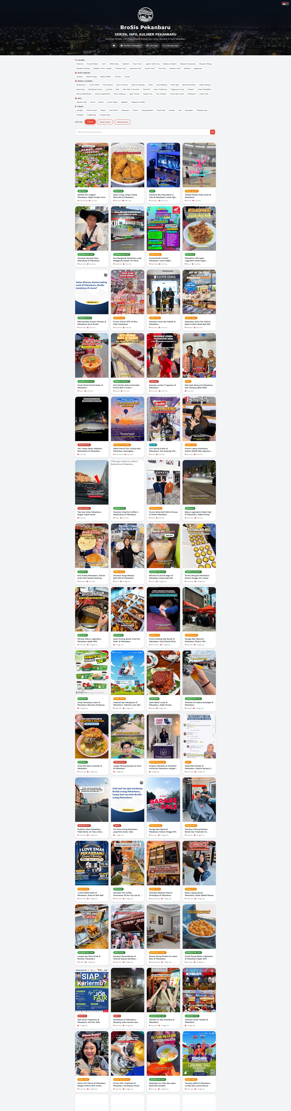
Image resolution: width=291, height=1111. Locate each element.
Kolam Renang (204, 85)
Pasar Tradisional (160, 89)
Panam (135, 110)
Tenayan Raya (105, 115)
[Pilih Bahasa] (285, 3)
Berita (101, 102)
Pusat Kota (161, 110)
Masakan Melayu (205, 64)
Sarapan (80, 76)
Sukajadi (80, 115)
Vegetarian (198, 68)
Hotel (150, 85)
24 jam (127, 76)
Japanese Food (135, 68)
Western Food (174, 68)
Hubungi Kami (171, 45)
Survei (92, 102)
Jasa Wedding (161, 85)
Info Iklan (153, 45)
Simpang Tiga (202, 110)
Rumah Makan (92, 64)
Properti (191, 89)
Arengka (80, 110)
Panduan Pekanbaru (132, 45)
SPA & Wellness (120, 94)
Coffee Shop (114, 64)
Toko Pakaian (161, 94)
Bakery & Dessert (170, 64)
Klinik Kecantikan (189, 85)
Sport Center (134, 94)
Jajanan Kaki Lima (152, 64)
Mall (117, 89)
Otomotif (146, 89)
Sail (179, 110)
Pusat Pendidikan (204, 89)
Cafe (103, 64)
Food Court (137, 64)
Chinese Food (120, 68)
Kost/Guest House (95, 89)
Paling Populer (105, 122)
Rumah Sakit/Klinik (102, 94)
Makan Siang (92, 76)
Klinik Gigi (175, 85)
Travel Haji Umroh (177, 94)
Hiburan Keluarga (138, 85)
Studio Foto (147, 94)
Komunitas (81, 89)
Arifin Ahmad (92, 110)
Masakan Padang (83, 68)
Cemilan (118, 76)
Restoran (80, 64)
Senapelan (189, 110)
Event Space (108, 85)
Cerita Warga (112, 102)
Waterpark (192, 94)
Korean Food (149, 68)
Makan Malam (105, 76)
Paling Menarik (122, 122)
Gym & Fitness (122, 85)
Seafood (187, 68)
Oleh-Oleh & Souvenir (131, 89)
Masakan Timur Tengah (102, 68)
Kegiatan (124, 102)
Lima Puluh (113, 110)
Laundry (109, 89)
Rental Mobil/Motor (84, 94)
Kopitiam (125, 64)
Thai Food (162, 68)
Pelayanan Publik (138, 102)
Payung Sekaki (147, 110)
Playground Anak (177, 89)
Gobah (102, 110)
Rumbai (172, 110)
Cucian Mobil (94, 85)
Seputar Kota (82, 102)
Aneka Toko (203, 94)
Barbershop (81, 85)
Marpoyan (125, 110)
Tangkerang (91, 115)
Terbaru (90, 122)
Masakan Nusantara (188, 64)
